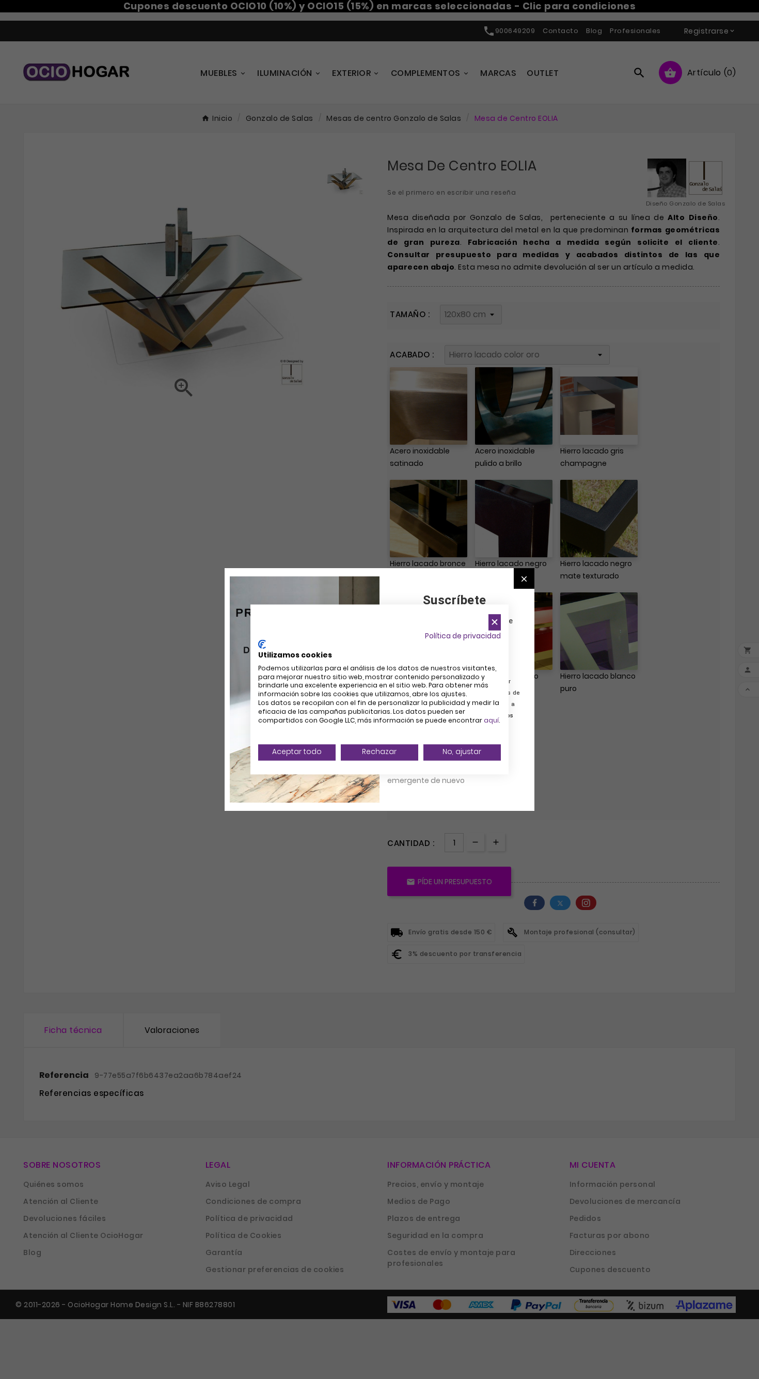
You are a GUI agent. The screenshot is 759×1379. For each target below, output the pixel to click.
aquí (491, 720)
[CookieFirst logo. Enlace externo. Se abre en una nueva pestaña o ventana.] (262, 644)
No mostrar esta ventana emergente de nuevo (433, 775)
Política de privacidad (463, 636)
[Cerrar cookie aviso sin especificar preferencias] (494, 622)
